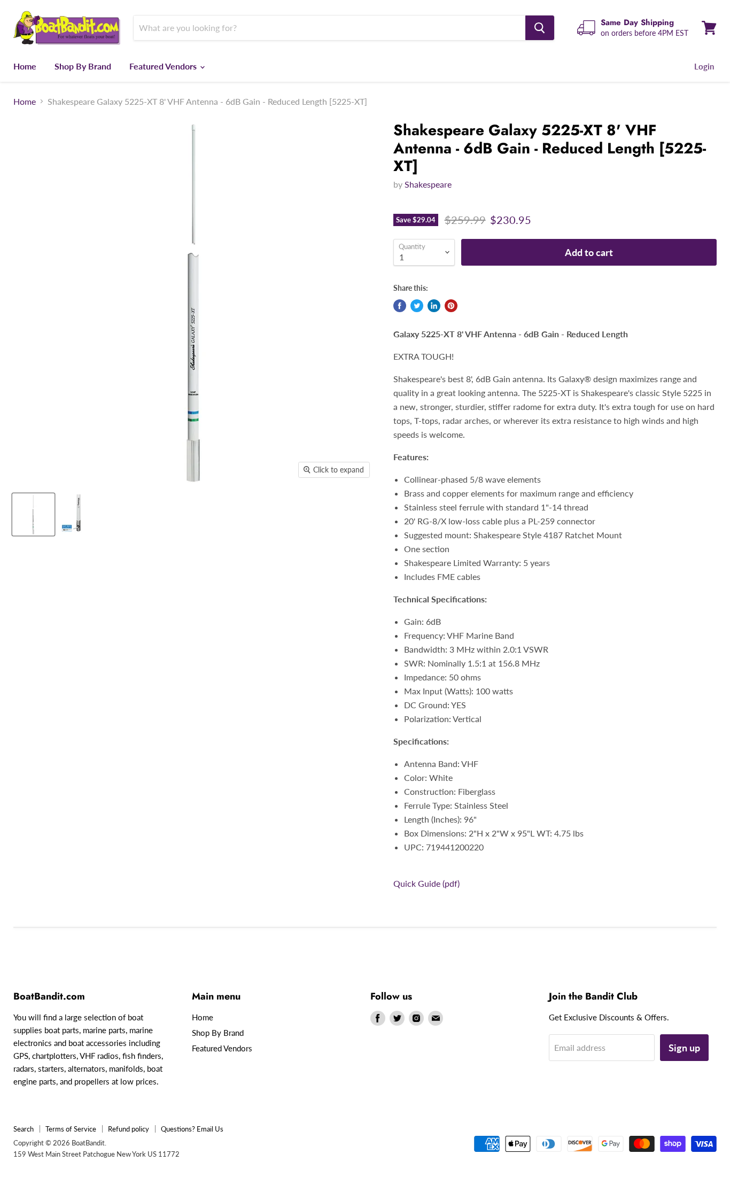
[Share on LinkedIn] (434, 305)
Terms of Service (70, 1129)
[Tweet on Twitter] (416, 305)
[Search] (539, 28)
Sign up (684, 1048)
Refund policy (128, 1129)
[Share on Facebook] (399, 305)
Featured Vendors (164, 66)
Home (24, 66)
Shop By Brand (83, 66)
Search (23, 1129)
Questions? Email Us (192, 1129)
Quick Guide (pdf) (426, 883)
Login (704, 66)
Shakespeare (428, 184)
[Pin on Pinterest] (451, 305)
